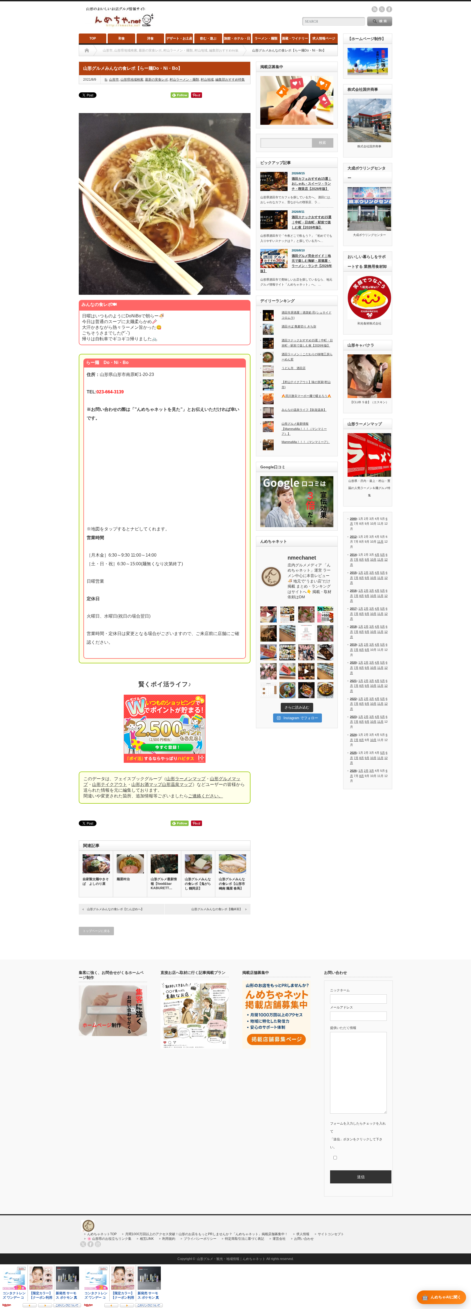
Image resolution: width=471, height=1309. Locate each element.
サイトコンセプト (331, 1234)
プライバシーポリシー (200, 1239)
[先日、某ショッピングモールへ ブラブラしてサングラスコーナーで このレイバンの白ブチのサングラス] (306, 690)
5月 (382, 554)
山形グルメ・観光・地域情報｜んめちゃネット (231, 1259)
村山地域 (207, 79)
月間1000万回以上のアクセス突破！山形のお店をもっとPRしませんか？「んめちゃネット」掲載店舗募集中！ (206, 1234)
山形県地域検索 (131, 79)
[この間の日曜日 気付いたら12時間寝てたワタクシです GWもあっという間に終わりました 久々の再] (287, 614)
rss (375, 9)
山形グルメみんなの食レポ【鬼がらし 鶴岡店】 (198, 883)
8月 (361, 559)
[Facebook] (90, 1244)
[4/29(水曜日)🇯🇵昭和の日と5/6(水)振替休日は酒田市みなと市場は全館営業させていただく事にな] (325, 633)
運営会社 (279, 1239)
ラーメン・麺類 (266, 38)
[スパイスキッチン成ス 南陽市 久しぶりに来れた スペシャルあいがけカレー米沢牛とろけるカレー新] (287, 690)
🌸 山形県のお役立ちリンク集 (109, 1239)
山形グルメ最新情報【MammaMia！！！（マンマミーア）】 (304, 428)
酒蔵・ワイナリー (295, 38)
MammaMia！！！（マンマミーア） (306, 442)
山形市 (114, 79)
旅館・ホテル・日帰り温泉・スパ (237, 40)
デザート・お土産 (179, 38)
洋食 (150, 38)
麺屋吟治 (123, 879)
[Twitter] (83, 1244)
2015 (353, 572)
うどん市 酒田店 (294, 368)
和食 (121, 38)
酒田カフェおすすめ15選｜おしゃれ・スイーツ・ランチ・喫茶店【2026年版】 (311, 184)
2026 (353, 770)
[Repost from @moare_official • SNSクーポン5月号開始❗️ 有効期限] (325, 614)
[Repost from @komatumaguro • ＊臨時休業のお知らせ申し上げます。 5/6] (306, 614)
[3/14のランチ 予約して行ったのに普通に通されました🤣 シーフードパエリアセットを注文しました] (325, 690)
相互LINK (147, 1239)
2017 (353, 608)
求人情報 (302, 1234)
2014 (353, 554)
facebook (389, 9)
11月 (380, 541)
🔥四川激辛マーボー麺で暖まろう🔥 (306, 395)
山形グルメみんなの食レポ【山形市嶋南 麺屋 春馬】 (232, 883)
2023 (353, 716)
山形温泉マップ (177, 784)
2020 (353, 662)
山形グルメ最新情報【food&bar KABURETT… (164, 883)
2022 (353, 698)
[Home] (86, 50)
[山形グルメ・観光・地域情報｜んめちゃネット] (120, 27)
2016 (353, 590)
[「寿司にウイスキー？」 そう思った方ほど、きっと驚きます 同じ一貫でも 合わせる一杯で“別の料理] (306, 671)
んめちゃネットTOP (102, 1234)
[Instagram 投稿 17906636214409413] (268, 633)
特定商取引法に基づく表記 (244, 1239)
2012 (353, 536)
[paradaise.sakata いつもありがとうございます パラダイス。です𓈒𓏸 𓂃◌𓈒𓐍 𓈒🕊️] (268, 671)
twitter (382, 9)
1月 (360, 572)
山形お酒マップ (146, 784)
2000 (353, 518)
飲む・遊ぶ (208, 38)
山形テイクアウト (109, 784)
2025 (353, 752)
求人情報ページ (323, 38)
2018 (353, 626)
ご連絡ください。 (205, 796)
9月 (367, 559)
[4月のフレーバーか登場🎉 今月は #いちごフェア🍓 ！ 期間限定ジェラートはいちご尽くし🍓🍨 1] (325, 671)
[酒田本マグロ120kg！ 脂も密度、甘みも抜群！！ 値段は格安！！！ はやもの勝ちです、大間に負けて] (268, 614)
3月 (371, 572)
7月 (356, 559)
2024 (353, 734)
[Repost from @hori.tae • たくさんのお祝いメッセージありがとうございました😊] (306, 652)
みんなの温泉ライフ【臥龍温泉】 (304, 409)
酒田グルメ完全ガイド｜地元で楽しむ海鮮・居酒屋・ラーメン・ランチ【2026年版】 (296, 263)
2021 (353, 680)
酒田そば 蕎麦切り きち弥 (299, 326)
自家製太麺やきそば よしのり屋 (96, 881)
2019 (353, 644)
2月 (366, 572)
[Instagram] (98, 1244)
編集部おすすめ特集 (230, 79)
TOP (92, 38)
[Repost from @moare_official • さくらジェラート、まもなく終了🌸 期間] (325, 652)
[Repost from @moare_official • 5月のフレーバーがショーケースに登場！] (287, 633)
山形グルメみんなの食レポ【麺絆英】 (216, 909)
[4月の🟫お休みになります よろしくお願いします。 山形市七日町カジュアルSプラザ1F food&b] (268, 690)
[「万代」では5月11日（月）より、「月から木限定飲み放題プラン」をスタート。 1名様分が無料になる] (287, 652)
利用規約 (168, 1239)
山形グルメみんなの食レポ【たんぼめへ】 (115, 909)
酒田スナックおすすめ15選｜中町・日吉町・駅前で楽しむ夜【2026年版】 (311, 222)
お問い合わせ (304, 1239)
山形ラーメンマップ (186, 778)
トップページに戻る (96, 931)
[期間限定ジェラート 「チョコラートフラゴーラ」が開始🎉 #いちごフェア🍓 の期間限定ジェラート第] (287, 671)
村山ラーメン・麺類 (184, 79)
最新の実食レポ (156, 79)
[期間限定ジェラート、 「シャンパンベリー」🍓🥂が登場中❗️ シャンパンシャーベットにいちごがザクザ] (268, 652)
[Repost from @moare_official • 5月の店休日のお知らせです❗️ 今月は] (306, 633)
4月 (377, 554)
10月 (373, 559)
